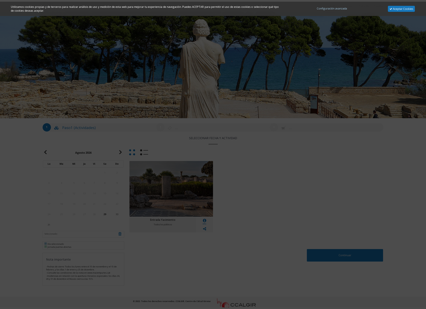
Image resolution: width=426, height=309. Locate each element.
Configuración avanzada (332, 8)
